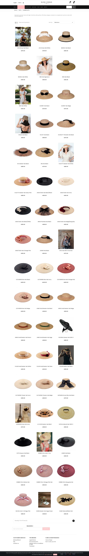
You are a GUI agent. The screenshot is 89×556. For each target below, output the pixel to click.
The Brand (31, 546)
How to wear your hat (50, 541)
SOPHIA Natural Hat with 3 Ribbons (66, 424)
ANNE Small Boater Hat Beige (66, 308)
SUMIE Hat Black (66, 453)
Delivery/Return (17, 540)
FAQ (14, 541)
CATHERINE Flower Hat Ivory (23, 395)
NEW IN (15, 7)
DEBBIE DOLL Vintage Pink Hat (44, 482)
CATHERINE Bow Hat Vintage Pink (66, 279)
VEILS (38, 7)
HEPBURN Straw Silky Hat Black (66, 395)
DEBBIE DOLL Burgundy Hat (66, 482)
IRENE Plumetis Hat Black (44, 221)
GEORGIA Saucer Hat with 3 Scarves (66, 337)
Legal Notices (32, 540)
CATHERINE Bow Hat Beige (23, 308)
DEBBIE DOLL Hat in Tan (44, 453)
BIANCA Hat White (23, 77)
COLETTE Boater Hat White (66, 163)
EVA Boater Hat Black (23, 163)
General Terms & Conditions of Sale (36, 544)
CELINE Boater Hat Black (66, 366)
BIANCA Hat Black (66, 48)
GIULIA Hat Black (23, 135)
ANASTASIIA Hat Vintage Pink (23, 250)
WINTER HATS (28, 7)
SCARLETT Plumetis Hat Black (66, 135)
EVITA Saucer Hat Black (23, 453)
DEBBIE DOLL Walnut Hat (23, 482)
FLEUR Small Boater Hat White (23, 366)
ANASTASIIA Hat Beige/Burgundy (66, 221)
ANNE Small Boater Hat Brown (23, 337)
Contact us (16, 543)
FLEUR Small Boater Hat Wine (44, 366)
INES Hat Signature (44, 77)
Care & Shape (48, 540)
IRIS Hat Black (44, 163)
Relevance (64, 22)
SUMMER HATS (21, 7)
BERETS (45, 7)
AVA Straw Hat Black (23, 48)
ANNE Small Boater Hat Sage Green (44, 337)
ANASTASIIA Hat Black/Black (44, 192)
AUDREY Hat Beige (66, 106)
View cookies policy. (49, 554)
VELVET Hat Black (44, 135)
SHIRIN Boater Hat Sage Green (44, 511)
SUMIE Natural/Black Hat (66, 511)
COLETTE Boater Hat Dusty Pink (23, 192)
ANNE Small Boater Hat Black (44, 308)
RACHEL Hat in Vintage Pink (23, 511)
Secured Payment (33, 541)
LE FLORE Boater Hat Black (44, 424)
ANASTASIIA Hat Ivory (66, 192)
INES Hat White (23, 106)
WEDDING (34, 7)
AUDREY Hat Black (44, 106)
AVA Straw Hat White (44, 48)
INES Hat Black (66, 77)
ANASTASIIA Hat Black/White (23, 221)
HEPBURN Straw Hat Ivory (23, 424)
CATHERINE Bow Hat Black (23, 279)
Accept (55, 554)
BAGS (42, 7)
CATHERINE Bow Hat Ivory (44, 279)
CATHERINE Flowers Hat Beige (45, 395)
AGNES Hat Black (44, 250)
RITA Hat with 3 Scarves (66, 250)
